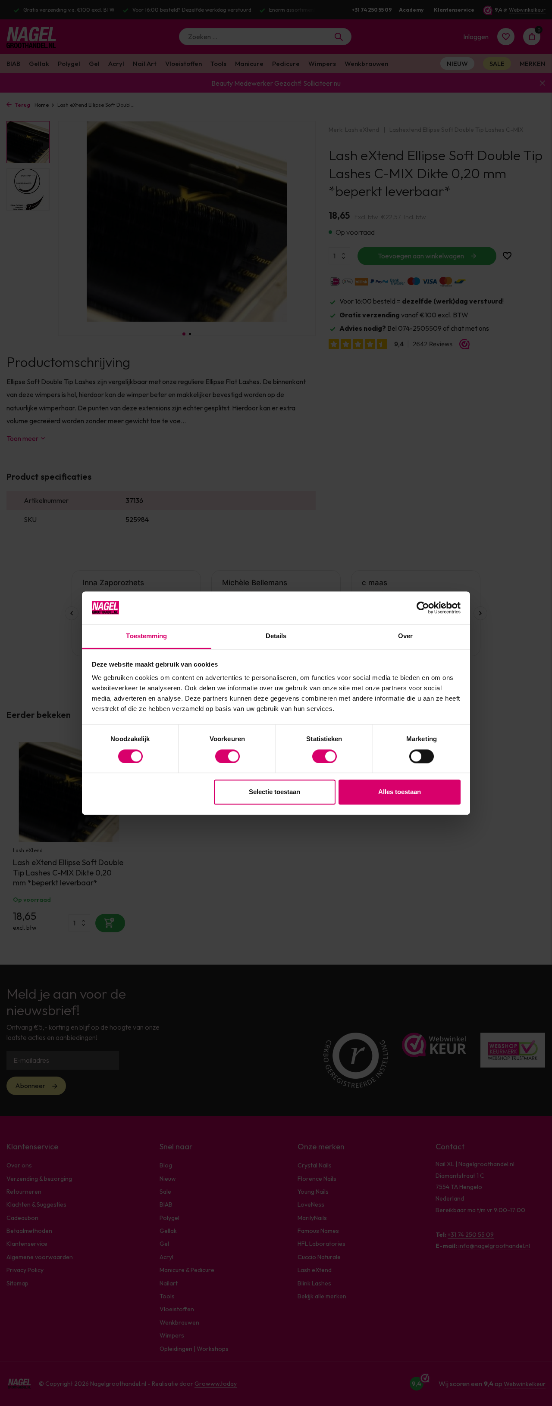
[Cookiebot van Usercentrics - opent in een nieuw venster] (423, 607)
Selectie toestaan (274, 792)
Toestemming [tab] (146, 636)
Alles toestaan (399, 792)
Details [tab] (276, 636)
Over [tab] (405, 636)
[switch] (227, 756)
